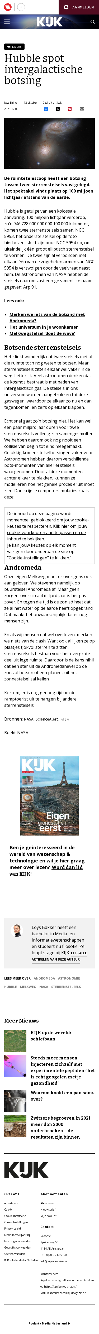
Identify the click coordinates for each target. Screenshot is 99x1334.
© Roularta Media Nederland (22, 1260)
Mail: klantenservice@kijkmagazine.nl (63, 1293)
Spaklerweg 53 (49, 1242)
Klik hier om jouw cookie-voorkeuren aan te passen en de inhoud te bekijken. (47, 532)
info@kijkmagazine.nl (54, 1261)
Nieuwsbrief (47, 1209)
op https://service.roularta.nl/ (58, 1286)
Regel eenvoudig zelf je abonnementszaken (67, 1280)
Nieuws (16, 47)
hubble (10, 987)
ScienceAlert (47, 719)
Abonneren (47, 1203)
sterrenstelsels (66, 987)
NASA (29, 719)
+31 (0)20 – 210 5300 (53, 1255)
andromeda (44, 978)
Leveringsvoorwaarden (17, 1241)
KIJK (64, 719)
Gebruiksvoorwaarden (17, 1247)
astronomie (69, 978)
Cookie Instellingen (16, 1222)
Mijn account (48, 1216)
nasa (43, 987)
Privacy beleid (12, 1228)
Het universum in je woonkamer (44, 327)
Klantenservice (49, 1274)
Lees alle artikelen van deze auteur (59, 956)
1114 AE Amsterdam (52, 1248)
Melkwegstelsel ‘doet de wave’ (42, 333)
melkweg (28, 987)
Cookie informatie (15, 1216)
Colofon (8, 1209)
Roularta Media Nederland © (50, 1323)
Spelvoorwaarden (14, 1254)
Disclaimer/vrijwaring (17, 1235)
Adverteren (11, 1203)
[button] (79, 7)
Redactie (45, 1236)
